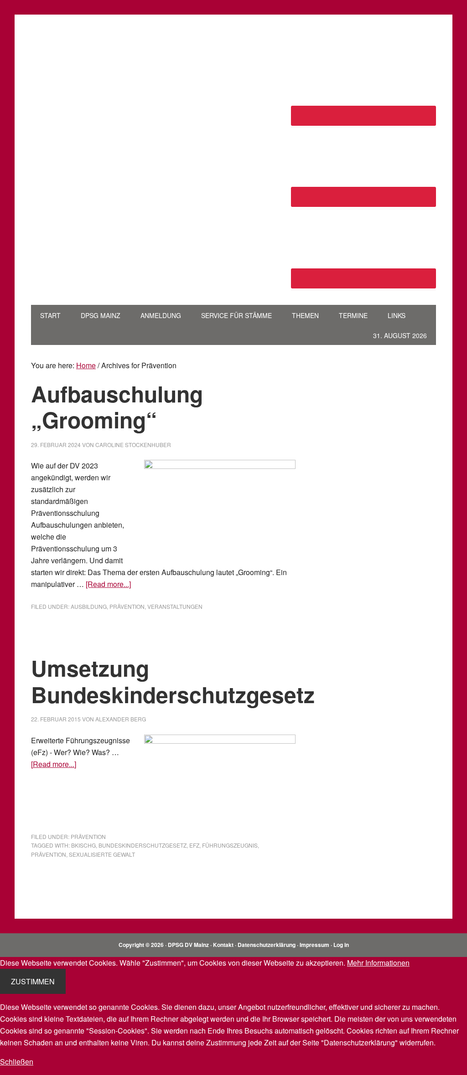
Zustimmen (33, 981)
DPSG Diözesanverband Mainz (92, 49)
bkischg (83, 845)
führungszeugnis (230, 845)
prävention (48, 854)
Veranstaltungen (174, 606)
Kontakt (223, 945)
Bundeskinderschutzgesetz (143, 845)
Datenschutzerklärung (267, 945)
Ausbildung (89, 606)
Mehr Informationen (378, 962)
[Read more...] (108, 584)
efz (194, 845)
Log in (341, 945)
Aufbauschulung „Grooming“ (117, 407)
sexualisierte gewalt (102, 854)
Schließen (16, 1061)
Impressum (314, 945)
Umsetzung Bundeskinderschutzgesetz (173, 681)
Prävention (127, 606)
